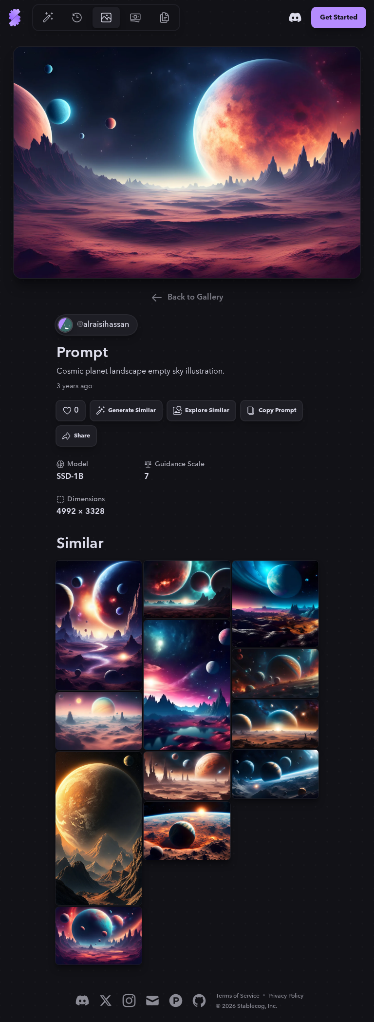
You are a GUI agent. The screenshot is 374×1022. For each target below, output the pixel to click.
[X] (105, 1000)
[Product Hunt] (175, 1000)
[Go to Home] (14, 17)
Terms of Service (238, 996)
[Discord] (295, 17)
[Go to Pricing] (135, 17)
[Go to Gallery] (106, 17)
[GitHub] (199, 1000)
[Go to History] (77, 17)
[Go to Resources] (164, 17)
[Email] (152, 1000)
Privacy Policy (285, 996)
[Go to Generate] (47, 17)
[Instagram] (129, 1000)
